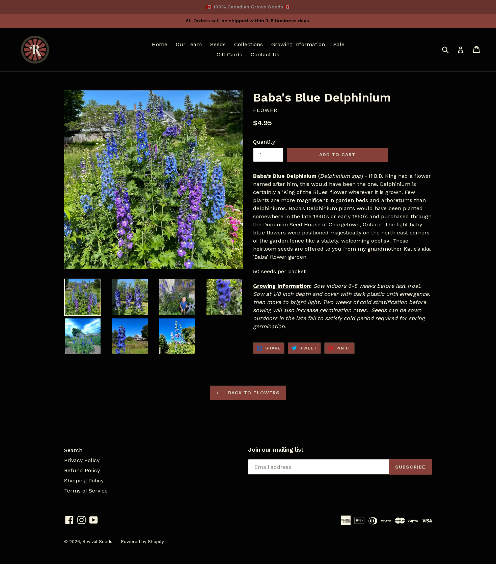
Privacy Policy (82, 460)
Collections (248, 44)
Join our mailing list (276, 449)
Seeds (218, 44)
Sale (339, 44)
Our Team (189, 44)
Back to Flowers (253, 392)
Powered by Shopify (142, 541)
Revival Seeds (97, 541)
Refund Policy (82, 470)
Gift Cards (229, 54)
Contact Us (265, 54)
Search (73, 450)
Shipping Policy (84, 480)
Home (159, 44)
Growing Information (298, 44)
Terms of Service (86, 490)
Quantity (264, 142)
